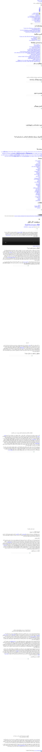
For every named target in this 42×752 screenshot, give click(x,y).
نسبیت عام (5, 154)
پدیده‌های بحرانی (32, 156)
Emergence (40, 151)
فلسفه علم (38, 184)
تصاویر (39, 168)
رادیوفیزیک (38, 173)
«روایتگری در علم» (37, 44)
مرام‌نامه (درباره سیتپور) (36, 19)
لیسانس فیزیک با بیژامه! (36, 47)
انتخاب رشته (27, 151)
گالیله (12, 156)
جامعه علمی (38, 169)
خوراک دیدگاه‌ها (37, 206)
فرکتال (38, 154)
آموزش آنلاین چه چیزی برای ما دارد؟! (33, 53)
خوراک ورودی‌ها (37, 205)
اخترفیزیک (31, 151)
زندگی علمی (38, 176)
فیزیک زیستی (37, 189)
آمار (36, 151)
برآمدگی (15, 151)
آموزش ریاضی (37, 160)
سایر (39, 177)
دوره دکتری (38, 172)
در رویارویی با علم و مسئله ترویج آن (34, 58)
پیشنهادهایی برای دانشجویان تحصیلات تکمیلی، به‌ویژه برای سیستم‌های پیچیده (27, 52)
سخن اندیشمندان (37, 178)
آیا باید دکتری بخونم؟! (36, 59)
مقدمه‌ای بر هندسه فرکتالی (35, 54)
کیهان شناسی (16, 156)
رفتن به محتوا (39, 0)
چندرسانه (38, 197)
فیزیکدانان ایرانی (37, 191)
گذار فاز (10, 156)
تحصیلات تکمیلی (11, 151)
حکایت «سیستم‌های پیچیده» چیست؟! (33, 49)
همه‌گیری (40, 156)
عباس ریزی (38, 40)
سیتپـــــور (40, 1)
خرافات (38, 170)
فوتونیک (38, 185)
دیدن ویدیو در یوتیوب (36, 245)
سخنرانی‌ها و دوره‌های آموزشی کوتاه (34, 16)
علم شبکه (4, 153)
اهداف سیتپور (37, 165)
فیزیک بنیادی (38, 188)
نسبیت (9, 154)
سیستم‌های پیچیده (26, 153)
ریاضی (39, 175)
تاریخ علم (38, 167)
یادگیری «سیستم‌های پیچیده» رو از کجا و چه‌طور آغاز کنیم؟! (30, 51)
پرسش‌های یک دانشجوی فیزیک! (34, 46)
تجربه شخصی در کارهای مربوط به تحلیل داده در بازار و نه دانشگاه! (29, 60)
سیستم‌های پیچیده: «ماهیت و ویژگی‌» (34, 50)
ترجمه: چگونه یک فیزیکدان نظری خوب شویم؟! (27, 36)
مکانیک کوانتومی (16, 154)
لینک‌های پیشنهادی (37, 18)
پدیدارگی (36, 156)
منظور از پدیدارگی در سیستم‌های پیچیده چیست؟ (32, 28)
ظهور (11, 153)
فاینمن (40, 154)
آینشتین (34, 151)
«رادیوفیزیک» (37, 14)
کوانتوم (20, 156)
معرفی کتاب (38, 193)
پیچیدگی (27, 156)
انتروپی (24, 151)
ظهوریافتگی (8, 153)
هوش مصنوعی (37, 196)
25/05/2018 (25, 226)
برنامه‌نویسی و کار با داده (36, 166)
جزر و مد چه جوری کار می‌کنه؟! (34, 48)
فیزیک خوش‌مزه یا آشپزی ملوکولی (34, 57)
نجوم (11, 154)
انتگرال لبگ (35, 37)
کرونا (25, 156)
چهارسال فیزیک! (34, 38)
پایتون (38, 156)
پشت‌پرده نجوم (37, 21)
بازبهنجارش (18, 151)
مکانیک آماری (22, 154)
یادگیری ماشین (7, 156)
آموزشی (38, 161)
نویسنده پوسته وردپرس (38, 750)
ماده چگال (38, 192)
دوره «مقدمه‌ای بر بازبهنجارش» (34, 15)
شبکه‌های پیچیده (16, 153)
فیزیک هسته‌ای (37, 190)
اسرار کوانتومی (37, 164)
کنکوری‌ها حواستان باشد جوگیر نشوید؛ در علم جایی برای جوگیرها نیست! (28, 61)
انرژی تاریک (22, 151)
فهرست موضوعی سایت (36, 17)
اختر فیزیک (38, 163)
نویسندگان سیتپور (37, 20)
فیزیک (36, 154)
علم (6, 153)
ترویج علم (5, 151)
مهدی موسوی (31, 226)
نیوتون (2, 154)
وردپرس (38, 207)
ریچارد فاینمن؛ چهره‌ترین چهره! (35, 55)
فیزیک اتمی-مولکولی (36, 187)
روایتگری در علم (35, 153)
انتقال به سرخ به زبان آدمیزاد (32, 224)
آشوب (38, 151)
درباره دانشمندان (37, 171)
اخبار (39, 162)
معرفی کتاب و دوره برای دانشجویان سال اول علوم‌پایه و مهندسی (29, 56)
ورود (39, 204)
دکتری (38, 153)
